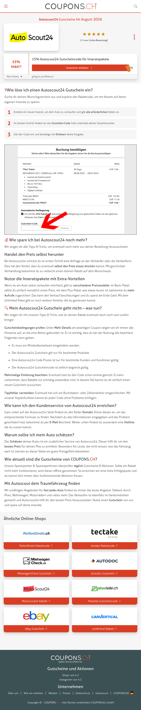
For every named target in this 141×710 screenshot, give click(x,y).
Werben (52, 693)
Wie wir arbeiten (33, 693)
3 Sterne (94, 34)
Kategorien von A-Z (70, 679)
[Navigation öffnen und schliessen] (7, 6)
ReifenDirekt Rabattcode (34, 545)
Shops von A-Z (70, 675)
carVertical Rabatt (103, 628)
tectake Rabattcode (103, 545)
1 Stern (84, 34)
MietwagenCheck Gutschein (34, 573)
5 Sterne (103, 34)
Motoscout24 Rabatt (34, 601)
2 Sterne (89, 34)
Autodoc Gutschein (103, 573)
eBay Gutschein (34, 628)
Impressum (101, 693)
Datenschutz (83, 693)
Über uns (13, 693)
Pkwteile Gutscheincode (103, 601)
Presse (66, 693)
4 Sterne (98, 34)
